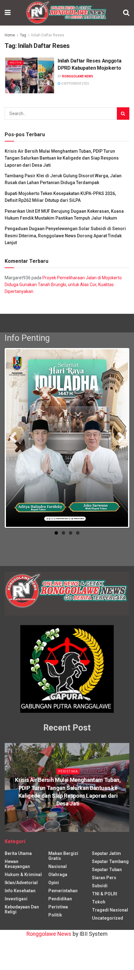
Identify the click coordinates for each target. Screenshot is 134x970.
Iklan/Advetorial (21, 882)
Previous (15, 439)
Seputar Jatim (106, 853)
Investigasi (16, 898)
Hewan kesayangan (17, 864)
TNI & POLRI (104, 893)
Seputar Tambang (110, 861)
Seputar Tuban (107, 869)
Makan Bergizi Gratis (63, 856)
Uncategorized (107, 918)
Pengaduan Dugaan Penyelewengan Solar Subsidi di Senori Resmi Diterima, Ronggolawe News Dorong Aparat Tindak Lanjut (65, 235)
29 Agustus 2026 (69, 816)
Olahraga (57, 874)
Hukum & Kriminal (23, 874)
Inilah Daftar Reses (47, 35)
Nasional (57, 866)
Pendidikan (60, 898)
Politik (16, 62)
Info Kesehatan (20, 890)
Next (118, 439)
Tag (23, 35)
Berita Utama (18, 853)
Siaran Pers (104, 877)
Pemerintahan (63, 890)
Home (10, 35)
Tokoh (98, 901)
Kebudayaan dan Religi (22, 909)
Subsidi (100, 885)
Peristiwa (68, 771)
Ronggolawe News (77, 76)
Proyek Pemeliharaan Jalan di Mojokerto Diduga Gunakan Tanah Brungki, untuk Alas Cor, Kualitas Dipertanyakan (63, 284)
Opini (53, 882)
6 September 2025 (74, 83)
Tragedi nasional (110, 909)
